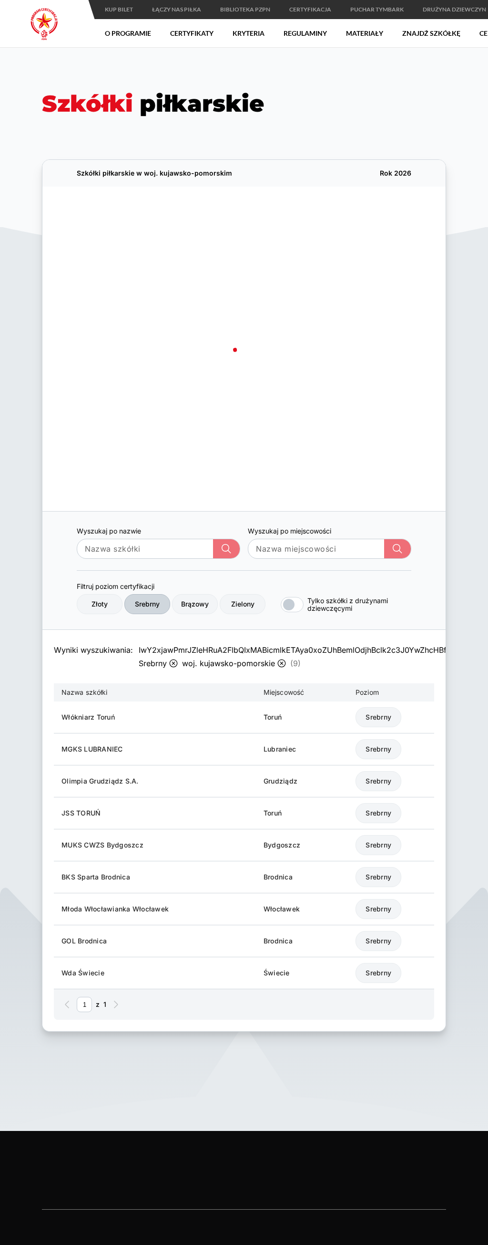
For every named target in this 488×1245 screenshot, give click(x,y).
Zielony (242, 604)
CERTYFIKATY (192, 33)
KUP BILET (119, 9)
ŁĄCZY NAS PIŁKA (176, 9)
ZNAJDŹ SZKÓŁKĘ (431, 33)
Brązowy (195, 604)
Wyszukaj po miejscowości (289, 531)
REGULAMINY (305, 33)
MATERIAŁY (364, 33)
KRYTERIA (248, 33)
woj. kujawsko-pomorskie (228, 663)
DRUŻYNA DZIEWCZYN (454, 9)
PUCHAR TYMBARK (377, 9)
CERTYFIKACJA (310, 9)
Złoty (100, 604)
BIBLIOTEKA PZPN (245, 9)
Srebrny (147, 604)
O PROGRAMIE (128, 33)
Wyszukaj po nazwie (109, 531)
